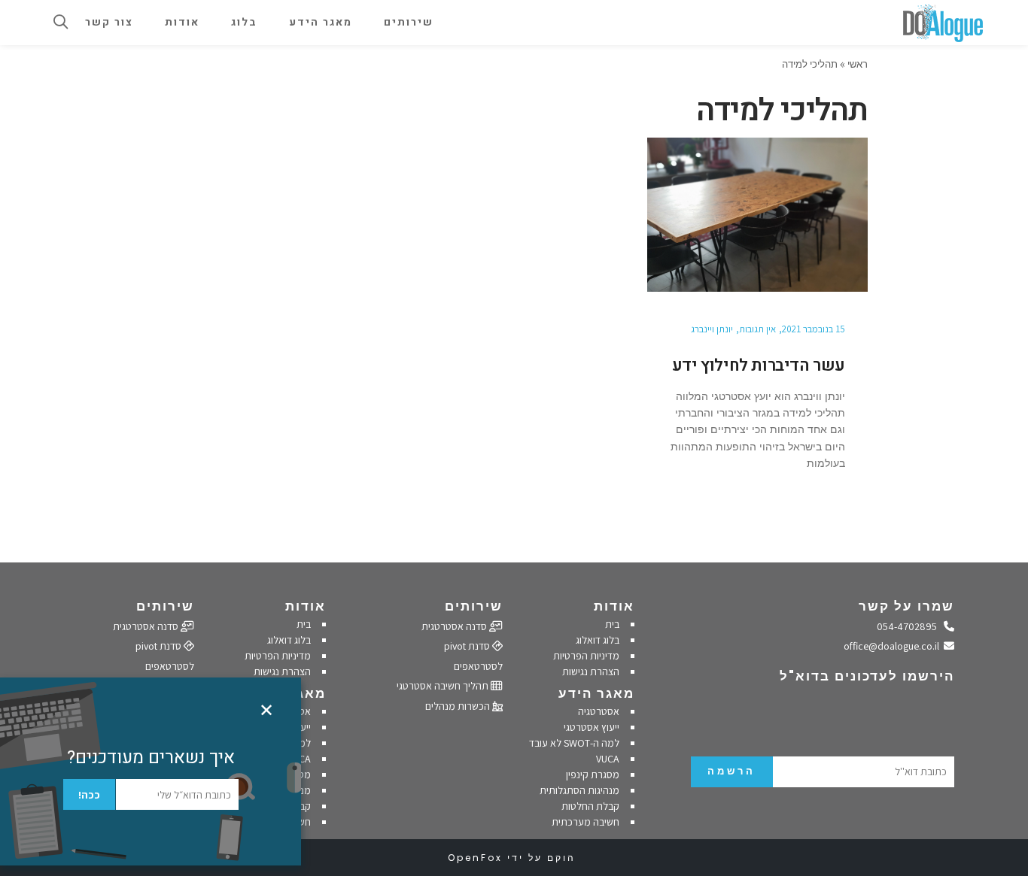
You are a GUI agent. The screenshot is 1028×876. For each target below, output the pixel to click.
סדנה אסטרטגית (455, 626)
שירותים (474, 606)
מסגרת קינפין (592, 774)
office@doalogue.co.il (894, 646)
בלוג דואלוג (597, 640)
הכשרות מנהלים (458, 706)
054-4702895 (910, 626)
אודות (614, 606)
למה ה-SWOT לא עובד (574, 743)
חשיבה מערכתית (585, 822)
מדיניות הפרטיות (586, 655)
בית (612, 624)
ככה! (89, 795)
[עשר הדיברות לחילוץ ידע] (757, 215)
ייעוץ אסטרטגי (591, 727)
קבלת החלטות (590, 806)
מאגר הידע (596, 693)
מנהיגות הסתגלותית (579, 790)
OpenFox (475, 857)
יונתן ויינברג (712, 329)
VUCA (607, 758)
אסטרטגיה (598, 711)
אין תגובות (757, 329)
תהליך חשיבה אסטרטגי (444, 686)
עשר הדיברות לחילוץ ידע (758, 365)
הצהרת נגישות (590, 671)
